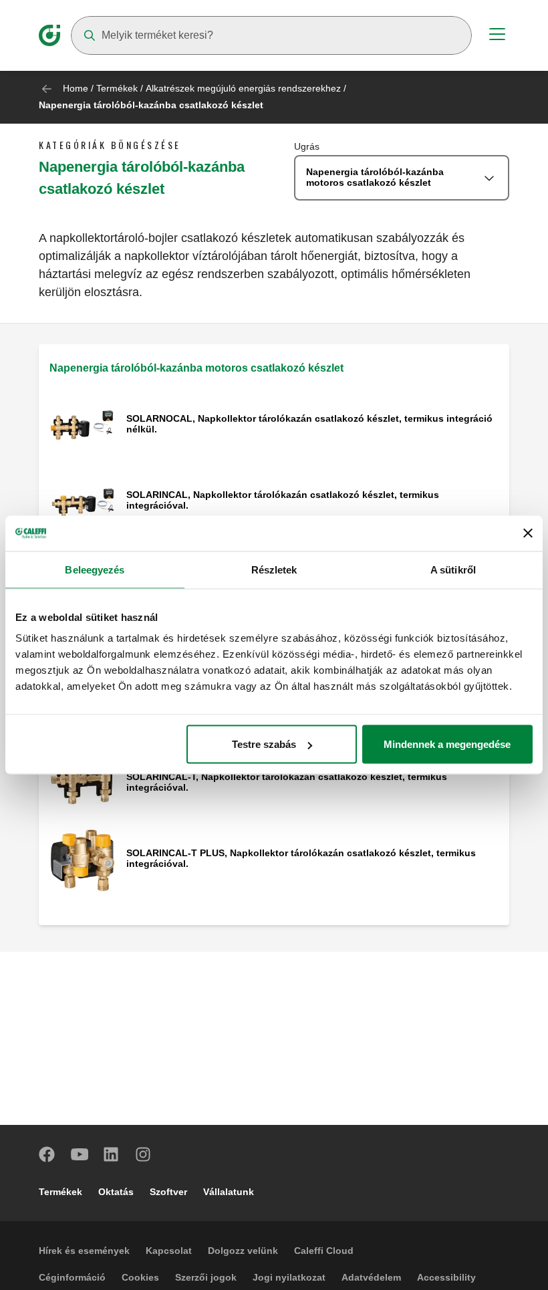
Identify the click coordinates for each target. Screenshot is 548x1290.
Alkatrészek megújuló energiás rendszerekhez (243, 88)
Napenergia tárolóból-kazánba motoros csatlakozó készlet (196, 368)
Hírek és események (84, 1250)
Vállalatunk (228, 1191)
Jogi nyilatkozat (289, 1277)
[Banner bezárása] (528, 533)
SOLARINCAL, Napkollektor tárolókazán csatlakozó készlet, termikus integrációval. (282, 500)
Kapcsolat (169, 1250)
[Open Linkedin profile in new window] (111, 1154)
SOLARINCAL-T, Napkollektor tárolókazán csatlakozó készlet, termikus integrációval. (286, 782)
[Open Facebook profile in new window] (47, 1154)
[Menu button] (497, 36)
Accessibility (446, 1277)
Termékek (117, 88)
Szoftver (168, 1191)
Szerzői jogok (206, 1277)
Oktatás (116, 1191)
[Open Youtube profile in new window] (79, 1154)
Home (75, 88)
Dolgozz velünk (243, 1250)
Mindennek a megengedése (447, 744)
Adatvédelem (371, 1277)
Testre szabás (264, 744)
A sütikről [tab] (453, 569)
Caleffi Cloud (324, 1250)
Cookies (140, 1277)
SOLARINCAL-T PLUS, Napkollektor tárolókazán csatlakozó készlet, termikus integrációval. (301, 858)
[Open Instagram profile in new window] (143, 1154)
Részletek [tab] (274, 569)
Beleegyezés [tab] (94, 569)
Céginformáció (72, 1277)
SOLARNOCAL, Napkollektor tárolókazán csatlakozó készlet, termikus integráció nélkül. (309, 423)
